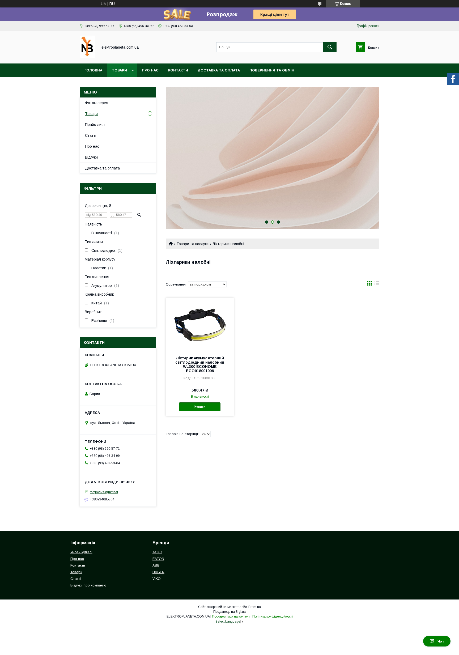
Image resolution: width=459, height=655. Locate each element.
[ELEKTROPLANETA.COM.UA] (87, 56)
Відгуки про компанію (88, 585)
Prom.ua (254, 607)
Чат (440, 641)
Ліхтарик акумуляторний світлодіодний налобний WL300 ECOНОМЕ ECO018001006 (199, 364)
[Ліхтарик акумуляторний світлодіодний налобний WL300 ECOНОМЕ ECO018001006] (200, 324)
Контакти (178, 70)
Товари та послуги (192, 244)
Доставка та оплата (219, 70)
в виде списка (377, 284)
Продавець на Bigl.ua (229, 612)
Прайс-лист (95, 124)
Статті (90, 135)
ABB (156, 565)
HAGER (158, 572)
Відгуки (91, 157)
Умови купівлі (81, 552)
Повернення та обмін (271, 70)
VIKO (156, 579)
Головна (93, 70)
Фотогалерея (96, 103)
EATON (158, 559)
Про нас (150, 70)
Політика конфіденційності (272, 616)
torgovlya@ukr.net (104, 492)
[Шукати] (330, 47)
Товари (119, 70)
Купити (199, 407)
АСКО (157, 552)
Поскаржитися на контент (231, 616)
